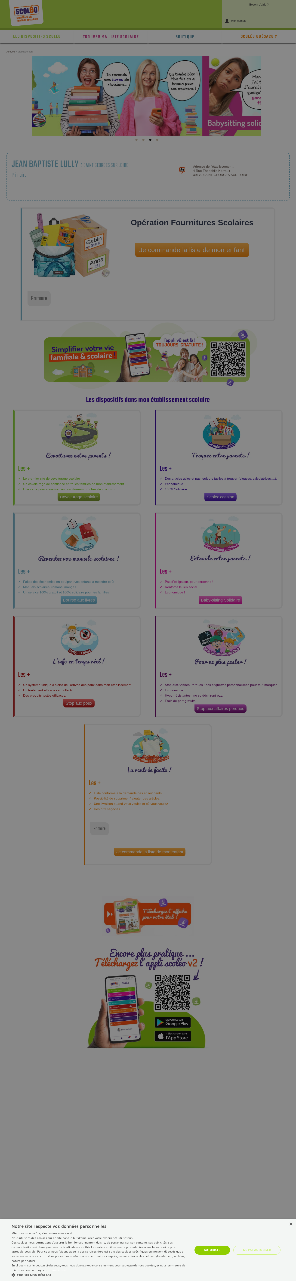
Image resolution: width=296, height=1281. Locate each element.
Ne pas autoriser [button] (257, 1250)
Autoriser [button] (212, 1250)
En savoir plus (57, 1270)
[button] (100, 1275)
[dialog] (148, 1250)
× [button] (291, 1224)
